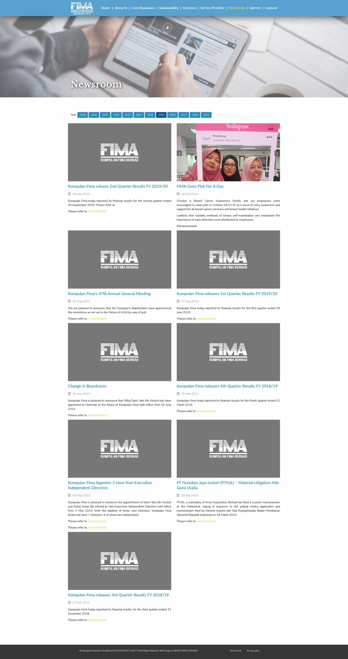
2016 (195, 115)
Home (106, 8)
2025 (94, 115)
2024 (105, 115)
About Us (121, 8)
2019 (161, 115)
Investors (189, 8)
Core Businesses (143, 8)
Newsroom (237, 8)
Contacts (271, 8)
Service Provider (213, 8)
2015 (206, 115)
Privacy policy (253, 650)
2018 (172, 115)
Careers (254, 8)
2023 (116, 115)
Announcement (97, 211)
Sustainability (169, 8)
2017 (184, 115)
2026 (83, 115)
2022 (127, 115)
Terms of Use (235, 650)
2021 (139, 115)
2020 (150, 115)
